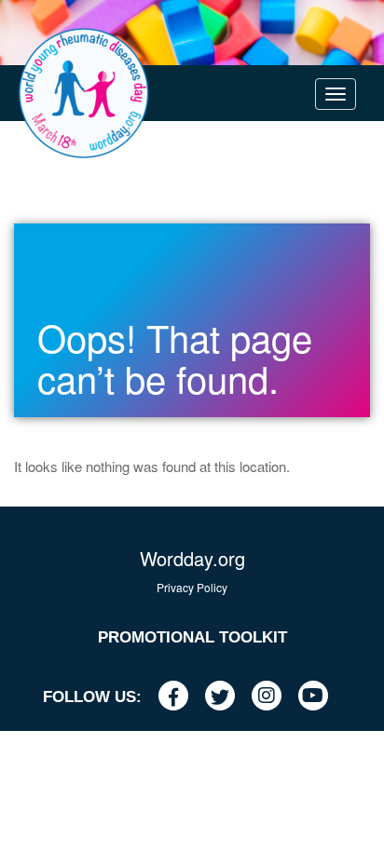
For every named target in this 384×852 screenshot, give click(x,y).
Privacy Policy (192, 587)
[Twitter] (227, 697)
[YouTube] (320, 697)
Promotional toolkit (192, 637)
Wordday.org (192, 558)
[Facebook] (180, 697)
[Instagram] (273, 697)
